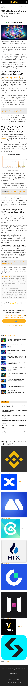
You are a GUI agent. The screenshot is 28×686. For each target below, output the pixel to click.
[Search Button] (26, 2)
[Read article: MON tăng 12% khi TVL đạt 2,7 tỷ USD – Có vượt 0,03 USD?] (3, 369)
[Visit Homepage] (14, 2)
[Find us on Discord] (20, 682)
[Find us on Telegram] (13, 682)
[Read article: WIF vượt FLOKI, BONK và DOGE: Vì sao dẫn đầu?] (3, 346)
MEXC (20, 315)
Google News (13, 673)
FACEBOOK (21, 325)
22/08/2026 (9, 347)
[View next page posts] (15, 436)
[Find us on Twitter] (8, 682)
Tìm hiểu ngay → (8, 473)
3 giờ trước (4, 418)
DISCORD (22, 327)
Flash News (23, 668)
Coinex (7, 317)
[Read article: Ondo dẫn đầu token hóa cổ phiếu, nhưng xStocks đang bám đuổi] (3, 380)
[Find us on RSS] (17, 682)
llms (17, 673)
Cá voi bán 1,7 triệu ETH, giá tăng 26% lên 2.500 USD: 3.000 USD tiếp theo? (16, 357)
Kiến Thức (17, 668)
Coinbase (3, 138)
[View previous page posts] (13, 436)
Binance (15, 315)
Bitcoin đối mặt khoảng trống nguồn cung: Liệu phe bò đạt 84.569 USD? (16, 391)
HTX (24, 315)
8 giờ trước (4, 432)
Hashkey (16, 317)
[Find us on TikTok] (18, 682)
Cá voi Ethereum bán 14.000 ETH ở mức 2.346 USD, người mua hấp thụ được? (17, 385)
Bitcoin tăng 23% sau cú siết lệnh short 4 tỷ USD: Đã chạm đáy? (17, 339)
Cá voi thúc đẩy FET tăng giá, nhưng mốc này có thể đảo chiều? (16, 351)
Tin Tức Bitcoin (16, 679)
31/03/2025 (13, 19)
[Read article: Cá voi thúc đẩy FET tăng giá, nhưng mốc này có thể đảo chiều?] (3, 352)
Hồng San (6, 19)
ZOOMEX (5, 315)
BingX (10, 315)
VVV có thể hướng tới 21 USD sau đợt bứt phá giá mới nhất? (16, 362)
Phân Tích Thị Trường (10, 668)
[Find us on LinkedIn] (10, 682)
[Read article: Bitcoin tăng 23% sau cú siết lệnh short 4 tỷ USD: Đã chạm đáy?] (3, 340)
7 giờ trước (4, 428)
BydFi (21, 317)
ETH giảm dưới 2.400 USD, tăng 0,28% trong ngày (14, 431)
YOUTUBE (6, 327)
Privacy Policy (14, 675)
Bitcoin (8, 54)
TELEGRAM (11, 327)
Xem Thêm (14, 396)
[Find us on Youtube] (15, 682)
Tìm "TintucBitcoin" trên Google (15, 22)
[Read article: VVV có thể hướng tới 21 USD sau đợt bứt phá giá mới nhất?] (3, 363)
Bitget (11, 317)
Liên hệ (13, 669)
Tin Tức (2, 668)
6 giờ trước (4, 423)
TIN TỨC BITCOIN (12, 325)
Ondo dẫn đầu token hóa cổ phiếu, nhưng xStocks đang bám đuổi (15, 380)
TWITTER (17, 327)
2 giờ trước (4, 413)
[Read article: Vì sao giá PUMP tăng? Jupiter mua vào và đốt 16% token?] (3, 375)
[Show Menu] (1, 2)
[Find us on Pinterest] (11, 682)
